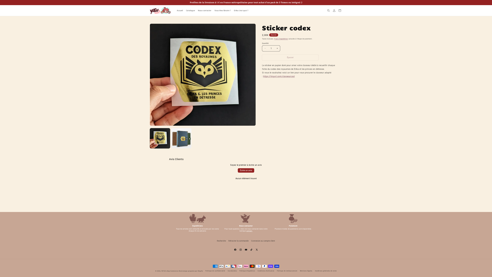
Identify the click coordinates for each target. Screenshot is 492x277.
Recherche (221, 241)
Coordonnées (232, 271)
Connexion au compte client (263, 241)
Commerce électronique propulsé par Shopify (186, 271)
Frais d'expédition (281, 39)
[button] (328, 10)
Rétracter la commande (238, 241)
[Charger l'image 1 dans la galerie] (160, 138)
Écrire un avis (246, 170)
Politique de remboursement (287, 271)
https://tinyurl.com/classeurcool (279, 76)
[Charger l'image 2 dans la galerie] (181, 138)
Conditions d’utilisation (266, 271)
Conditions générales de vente (326, 271)
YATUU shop (165, 271)
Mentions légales (306, 271)
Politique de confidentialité (215, 271)
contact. (249, 231)
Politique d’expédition (247, 271)
